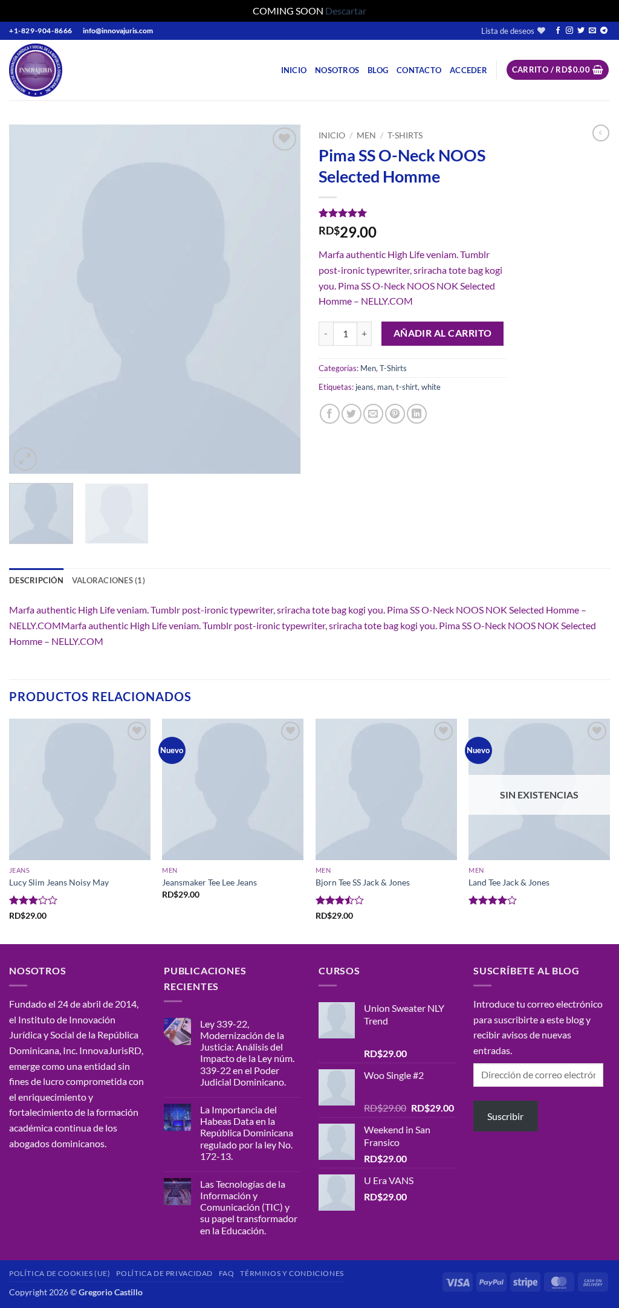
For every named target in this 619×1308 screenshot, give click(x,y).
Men (366, 135)
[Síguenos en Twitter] (581, 31)
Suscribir (505, 1116)
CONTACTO (419, 70)
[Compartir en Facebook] (330, 414)
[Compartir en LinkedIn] (417, 414)
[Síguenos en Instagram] (569, 31)
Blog (378, 70)
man (384, 387)
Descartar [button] (345, 10)
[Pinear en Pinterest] (395, 414)
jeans (364, 387)
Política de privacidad (164, 1273)
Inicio (294, 70)
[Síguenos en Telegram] (604, 31)
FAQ (227, 1273)
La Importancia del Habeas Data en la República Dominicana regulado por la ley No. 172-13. (246, 1133)
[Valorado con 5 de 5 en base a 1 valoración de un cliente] (413, 213)
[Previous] (30, 299)
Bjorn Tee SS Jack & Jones (363, 882)
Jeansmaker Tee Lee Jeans (209, 882)
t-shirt (407, 387)
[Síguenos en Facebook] (558, 31)
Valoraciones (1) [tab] (108, 580)
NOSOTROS (337, 70)
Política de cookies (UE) (60, 1273)
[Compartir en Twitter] (351, 414)
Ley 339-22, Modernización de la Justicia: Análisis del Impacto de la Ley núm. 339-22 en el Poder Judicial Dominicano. (247, 1052)
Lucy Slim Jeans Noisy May (59, 882)
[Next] (279, 299)
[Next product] (600, 133)
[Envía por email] (373, 414)
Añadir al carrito (443, 333)
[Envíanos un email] (592, 31)
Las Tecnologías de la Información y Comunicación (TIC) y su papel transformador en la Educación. (248, 1207)
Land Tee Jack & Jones (508, 882)
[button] (468, 70)
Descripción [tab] (36, 580)
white (431, 387)
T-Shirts (405, 135)
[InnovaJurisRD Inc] (59, 70)
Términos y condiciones (291, 1273)
